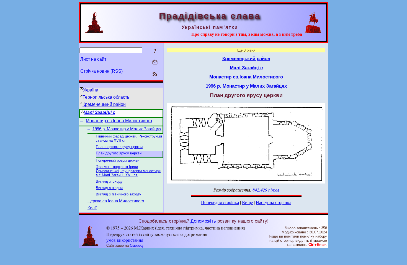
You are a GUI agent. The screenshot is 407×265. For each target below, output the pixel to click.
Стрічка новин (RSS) (101, 71)
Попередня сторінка (220, 202)
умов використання (124, 240)
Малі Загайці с (99, 112)
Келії (92, 208)
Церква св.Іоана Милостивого (115, 201)
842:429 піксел (266, 190)
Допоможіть (203, 221)
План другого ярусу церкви (118, 153)
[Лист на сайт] (155, 62)
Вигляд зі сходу (109, 181)
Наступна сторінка (273, 202)
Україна (90, 90)
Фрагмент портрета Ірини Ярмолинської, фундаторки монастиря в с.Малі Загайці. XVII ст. (128, 171)
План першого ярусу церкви (119, 147)
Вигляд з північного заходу (118, 194)
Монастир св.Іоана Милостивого (119, 120)
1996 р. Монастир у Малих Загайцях (126, 129)
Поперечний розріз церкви (117, 160)
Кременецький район (104, 104)
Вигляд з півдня (109, 188)
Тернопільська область (106, 97)
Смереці (136, 245)
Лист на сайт (93, 59)
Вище (247, 202)
